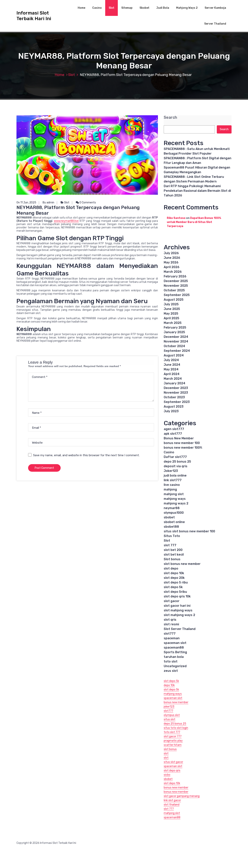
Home (81, 7)
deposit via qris (175, 466)
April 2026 (171, 267)
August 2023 (173, 406)
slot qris (170, 619)
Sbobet (144, 7)
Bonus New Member (179, 438)
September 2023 (177, 402)
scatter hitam (173, 745)
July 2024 (171, 360)
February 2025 (175, 327)
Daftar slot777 (175, 457)
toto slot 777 (172, 732)
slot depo (171, 568)
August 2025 (173, 299)
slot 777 (170, 545)
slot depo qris (172, 770)
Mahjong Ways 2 (187, 7)
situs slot (169, 719)
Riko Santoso (176, 218)
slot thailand (171, 804)
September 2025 (177, 295)
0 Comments (87, 202)
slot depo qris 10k (177, 596)
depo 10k (169, 685)
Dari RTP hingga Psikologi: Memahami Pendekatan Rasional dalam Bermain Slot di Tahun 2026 (197, 190)
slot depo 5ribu (175, 592)
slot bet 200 (173, 550)
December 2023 (176, 388)
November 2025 (176, 285)
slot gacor (171, 601)
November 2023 (176, 392)
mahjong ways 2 (176, 503)
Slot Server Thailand (179, 629)
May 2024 (171, 369)
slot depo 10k (174, 573)
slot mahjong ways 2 (179, 615)
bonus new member (176, 702)
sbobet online (174, 522)
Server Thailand (215, 23)
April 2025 (171, 318)
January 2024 (174, 383)
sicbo (167, 774)
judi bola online (175, 475)
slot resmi (171, 624)
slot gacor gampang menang (182, 796)
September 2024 (177, 351)
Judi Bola (162, 7)
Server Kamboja (215, 7)
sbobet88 (171, 526)
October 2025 (174, 290)
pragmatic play (173, 740)
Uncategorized (175, 666)
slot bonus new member (182, 564)
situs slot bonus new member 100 (189, 531)
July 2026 (171, 253)
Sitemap (127, 7)
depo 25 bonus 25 (177, 461)
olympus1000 (174, 513)
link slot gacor (172, 800)
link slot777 (173, 480)
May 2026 (171, 262)
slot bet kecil (174, 554)
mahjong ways (175, 499)
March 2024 (173, 378)
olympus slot (172, 715)
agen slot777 (174, 429)
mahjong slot (174, 494)
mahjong (170, 489)
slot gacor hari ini (177, 605)
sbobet (169, 517)
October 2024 (174, 346)
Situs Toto (172, 536)
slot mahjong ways (178, 610)
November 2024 (176, 341)
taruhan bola (174, 657)
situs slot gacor (173, 762)
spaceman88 (174, 647)
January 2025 (174, 332)
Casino (97, 7)
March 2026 (173, 272)
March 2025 (173, 323)
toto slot (170, 661)
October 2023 (174, 397)
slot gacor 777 (173, 736)
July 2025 (171, 304)
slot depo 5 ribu (176, 582)
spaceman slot (175, 643)
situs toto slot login (176, 728)
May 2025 (171, 313)
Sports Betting (175, 652)
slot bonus (170, 749)
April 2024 (171, 374)
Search (170, 117)
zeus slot (171, 671)
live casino (172, 485)
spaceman (172, 638)
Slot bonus (172, 559)
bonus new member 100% (183, 447)
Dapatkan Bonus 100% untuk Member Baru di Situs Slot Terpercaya (194, 222)
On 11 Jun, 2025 (26, 202)
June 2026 (172, 258)
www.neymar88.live (66, 221)
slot (166, 753)
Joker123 (171, 471)
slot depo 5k (173, 587)
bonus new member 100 (182, 443)
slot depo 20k (174, 578)
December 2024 (176, 337)
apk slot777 (173, 433)
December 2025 (176, 281)
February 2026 (175, 276)
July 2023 (171, 411)
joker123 (169, 706)
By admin (48, 202)
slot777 (170, 633)
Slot (111, 7)
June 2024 (172, 365)
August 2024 (174, 355)
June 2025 (172, 309)
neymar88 (172, 508)
